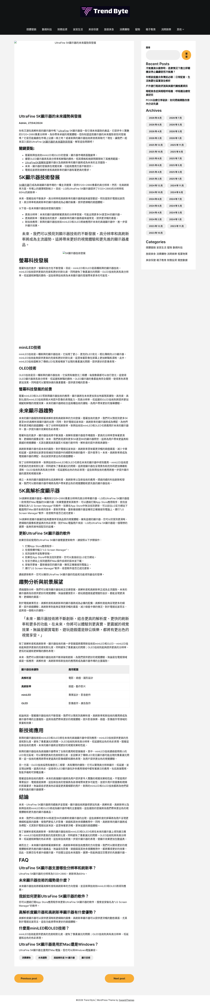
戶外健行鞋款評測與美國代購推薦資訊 (167, 85)
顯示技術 (86, 957)
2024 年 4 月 (155, 212)
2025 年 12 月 (156, 145)
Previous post (29, 978)
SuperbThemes (126, 1000)
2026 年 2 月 (155, 138)
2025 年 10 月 (156, 151)
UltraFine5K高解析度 (36, 162)
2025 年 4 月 (155, 172)
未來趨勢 (42, 957)
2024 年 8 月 (155, 199)
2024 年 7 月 (175, 199)
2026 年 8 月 (155, 118)
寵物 (137, 29)
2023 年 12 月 (156, 226)
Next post (119, 978)
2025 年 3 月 (175, 172)
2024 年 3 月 (175, 212)
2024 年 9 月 (176, 192)
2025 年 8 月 (155, 158)
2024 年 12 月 (156, 185)
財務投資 (62, 29)
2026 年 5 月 (175, 124)
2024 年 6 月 (155, 205)
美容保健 (93, 29)
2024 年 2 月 (155, 219)
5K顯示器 (24, 184)
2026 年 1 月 (175, 138)
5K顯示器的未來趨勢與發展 (57, 141)
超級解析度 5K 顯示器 (64, 957)
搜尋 (148, 47)
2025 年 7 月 (175, 158)
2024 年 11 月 (177, 185)
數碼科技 (47, 29)
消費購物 (124, 29)
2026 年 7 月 (175, 118)
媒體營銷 (31, 29)
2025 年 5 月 (175, 165)
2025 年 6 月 (155, 165)
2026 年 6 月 (155, 124)
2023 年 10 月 (156, 232)
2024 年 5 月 (175, 205)
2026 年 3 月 (175, 131)
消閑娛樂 (166, 29)
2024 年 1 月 (175, 219)
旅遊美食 (109, 29)
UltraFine (63, 130)
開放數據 (183, 260)
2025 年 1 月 (175, 178)
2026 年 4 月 (155, 131)
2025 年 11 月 (177, 145)
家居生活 (78, 29)
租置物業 (183, 253)
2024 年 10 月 (156, 192)
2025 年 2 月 (155, 178)
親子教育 (151, 29)
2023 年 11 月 (177, 226)
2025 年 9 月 (176, 151)
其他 (179, 29)
